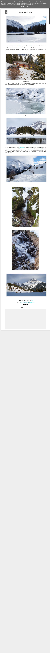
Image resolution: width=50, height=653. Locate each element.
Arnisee (32, 45)
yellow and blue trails (41, 148)
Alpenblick (21, 147)
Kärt (32, 300)
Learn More (23, 6)
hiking (21, 302)
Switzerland (30, 302)
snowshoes (25, 302)
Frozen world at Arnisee (25, 12)
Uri (33, 302)
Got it (29, 6)
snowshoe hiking (17, 45)
